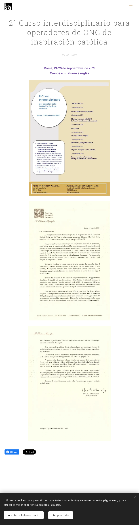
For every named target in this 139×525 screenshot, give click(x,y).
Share (13, 452)
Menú (130, 6)
